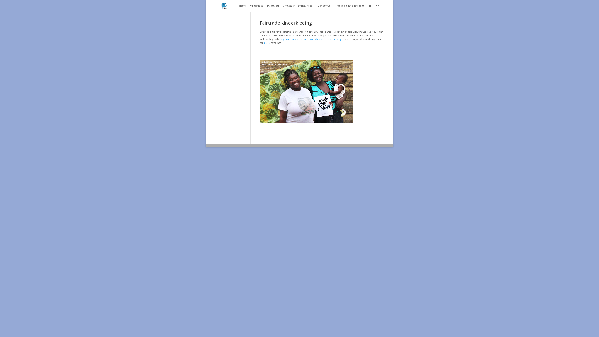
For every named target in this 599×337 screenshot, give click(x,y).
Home (242, 6)
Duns (293, 39)
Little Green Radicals (307, 39)
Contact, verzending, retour (298, 6)
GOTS (267, 42)
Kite (288, 39)
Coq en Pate (325, 39)
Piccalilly (337, 39)
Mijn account (324, 6)
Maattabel (273, 6)
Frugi (281, 39)
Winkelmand (256, 6)
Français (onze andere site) (350, 6)
